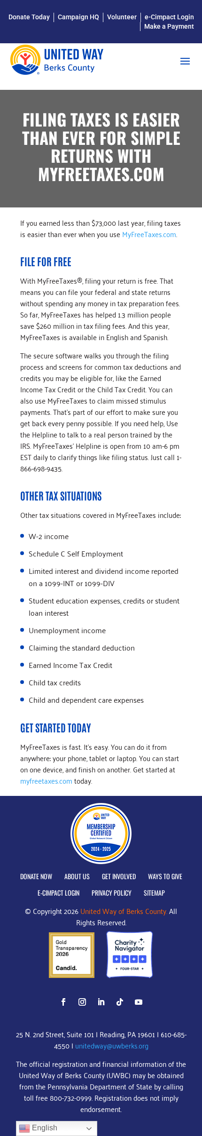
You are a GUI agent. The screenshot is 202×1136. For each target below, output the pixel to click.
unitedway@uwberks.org (111, 1045)
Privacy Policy (112, 893)
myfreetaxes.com (46, 780)
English (43, 1128)
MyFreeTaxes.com (149, 233)
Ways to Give (165, 876)
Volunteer (122, 17)
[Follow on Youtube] (138, 1001)
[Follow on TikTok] (119, 1001)
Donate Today (29, 17)
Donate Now (36, 876)
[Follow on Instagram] (82, 1001)
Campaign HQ (78, 17)
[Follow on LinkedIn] (101, 1001)
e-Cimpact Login (169, 17)
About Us (77, 876)
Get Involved (119, 876)
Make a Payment (169, 26)
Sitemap (154, 893)
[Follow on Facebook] (63, 1001)
